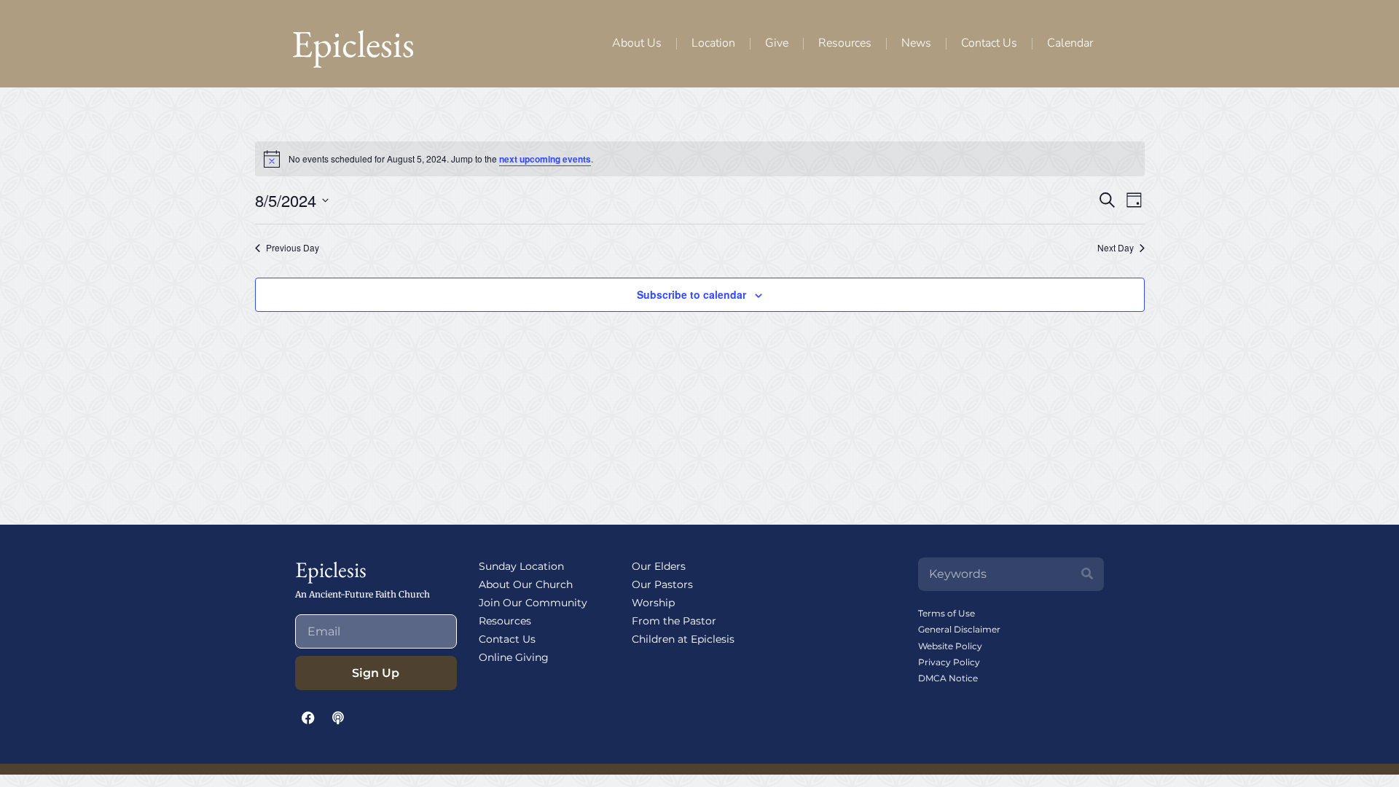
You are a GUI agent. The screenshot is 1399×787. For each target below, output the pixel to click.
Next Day (1115, 248)
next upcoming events (545, 158)
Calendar (1070, 43)
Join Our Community (533, 602)
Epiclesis (353, 43)
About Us (637, 43)
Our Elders (659, 566)
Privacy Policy (949, 662)
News (916, 43)
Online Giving (514, 657)
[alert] (700, 158)
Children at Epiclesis (683, 639)
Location (713, 43)
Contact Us (989, 43)
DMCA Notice (948, 678)
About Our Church (526, 584)
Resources (844, 43)
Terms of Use (946, 613)
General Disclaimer (959, 629)
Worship (653, 602)
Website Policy (950, 646)
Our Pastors (662, 584)
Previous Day (292, 248)
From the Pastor (674, 620)
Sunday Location (521, 566)
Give (776, 43)
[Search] (1087, 574)
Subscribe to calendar (691, 294)
